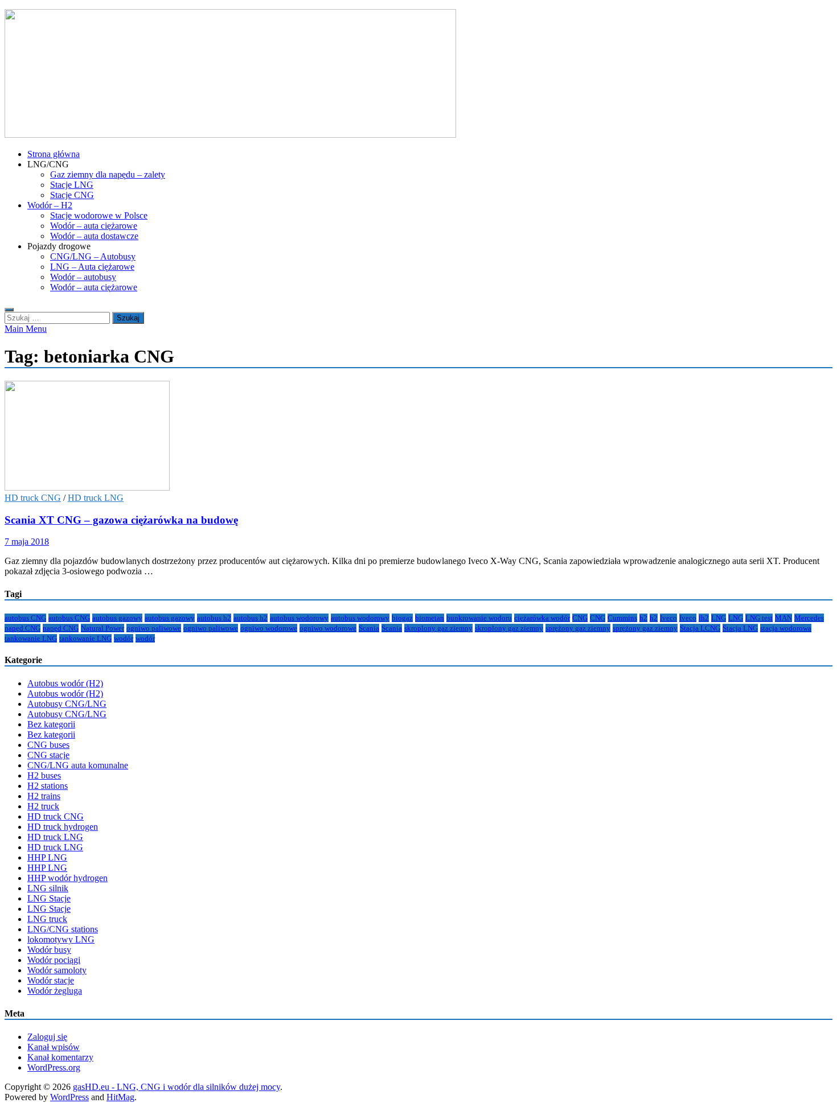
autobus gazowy (117, 618)
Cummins (622, 618)
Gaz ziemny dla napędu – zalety (107, 174)
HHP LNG (47, 857)
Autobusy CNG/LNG (66, 704)
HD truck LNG (96, 498)
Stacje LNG (71, 185)
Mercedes (809, 618)
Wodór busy (49, 949)
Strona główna (53, 154)
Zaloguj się (47, 1037)
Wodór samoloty (57, 970)
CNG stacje (48, 755)
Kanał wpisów (53, 1047)
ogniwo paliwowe (153, 628)
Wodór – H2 (49, 205)
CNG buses (48, 745)
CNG (580, 618)
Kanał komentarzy (60, 1057)
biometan (429, 618)
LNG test (759, 618)
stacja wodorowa (785, 628)
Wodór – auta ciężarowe (93, 226)
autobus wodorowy (299, 618)
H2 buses (44, 775)
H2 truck (43, 806)
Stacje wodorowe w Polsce (98, 215)
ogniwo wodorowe (268, 628)
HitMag (120, 1097)
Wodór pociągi (53, 960)
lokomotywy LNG (61, 939)
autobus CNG (25, 618)
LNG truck (47, 919)
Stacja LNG (740, 628)
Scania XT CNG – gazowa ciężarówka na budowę (121, 520)
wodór (123, 638)
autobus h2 (214, 618)
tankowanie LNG (31, 638)
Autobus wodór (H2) (65, 683)
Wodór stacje (50, 980)
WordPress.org (53, 1067)
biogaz (402, 618)
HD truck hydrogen (62, 827)
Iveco (668, 618)
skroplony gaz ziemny (438, 628)
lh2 (704, 618)
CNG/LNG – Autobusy (93, 256)
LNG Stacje (49, 898)
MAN (783, 618)
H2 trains (43, 796)
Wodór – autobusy (83, 277)
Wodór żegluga (54, 990)
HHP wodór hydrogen (67, 878)
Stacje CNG (72, 195)
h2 (643, 618)
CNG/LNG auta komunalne (77, 765)
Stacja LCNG (700, 628)
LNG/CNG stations (62, 929)
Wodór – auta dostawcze (94, 236)
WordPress (69, 1097)
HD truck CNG (33, 498)
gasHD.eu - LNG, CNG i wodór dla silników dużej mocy (176, 1087)
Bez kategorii (51, 724)
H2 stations (47, 786)
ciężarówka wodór (542, 618)
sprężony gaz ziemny (577, 628)
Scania (369, 628)
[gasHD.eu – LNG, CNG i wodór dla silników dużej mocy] (230, 134)
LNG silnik (47, 888)
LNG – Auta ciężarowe (92, 266)
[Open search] (9, 309)
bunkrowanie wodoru (479, 618)
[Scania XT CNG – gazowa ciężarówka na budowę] (418, 437)
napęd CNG (22, 628)
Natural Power (102, 628)
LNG (718, 618)
